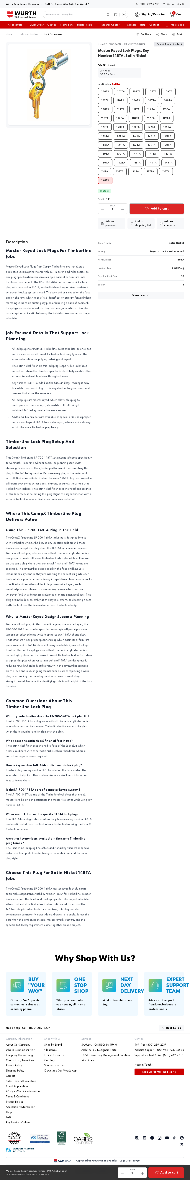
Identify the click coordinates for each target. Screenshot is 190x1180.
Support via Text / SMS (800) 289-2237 (159, 1055)
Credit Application (17, 1086)
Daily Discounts (54, 1055)
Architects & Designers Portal (99, 1050)
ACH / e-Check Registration (23, 1091)
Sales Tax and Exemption (21, 1081)
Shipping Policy (15, 1070)
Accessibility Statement (20, 1107)
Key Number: (109, 84)
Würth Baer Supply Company (22, 4)
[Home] (22, 14)
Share (164, 34)
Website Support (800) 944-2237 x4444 (159, 1050)
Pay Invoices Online (18, 1122)
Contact (154, 25)
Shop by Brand (53, 1044)
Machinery (87, 1060)
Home (9, 34)
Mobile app (177, 25)
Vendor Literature (54, 1065)
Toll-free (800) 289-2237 (150, 1044)
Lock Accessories (53, 34)
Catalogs (49, 1060)
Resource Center (109, 25)
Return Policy (14, 1065)
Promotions (66, 25)
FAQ (8, 1117)
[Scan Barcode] (123, 14)
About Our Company (18, 1044)
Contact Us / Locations (20, 1060)
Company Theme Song (19, 1055)
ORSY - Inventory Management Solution (105, 1055)
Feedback (146, 34)
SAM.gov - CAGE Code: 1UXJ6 (99, 1044)
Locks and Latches (28, 34)
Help (143, 25)
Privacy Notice (14, 1101)
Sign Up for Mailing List (157, 1072)
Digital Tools (84, 25)
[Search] (108, 14)
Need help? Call (28, 1028)
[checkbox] (161, 223)
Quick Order (37, 25)
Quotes (51, 25)
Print (179, 34)
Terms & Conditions (17, 1096)
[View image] (49, 85)
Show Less (138, 295)
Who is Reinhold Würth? (20, 1050)
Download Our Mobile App (60, 1070)
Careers (131, 25)
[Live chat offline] (180, 1155)
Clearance (50, 1050)
